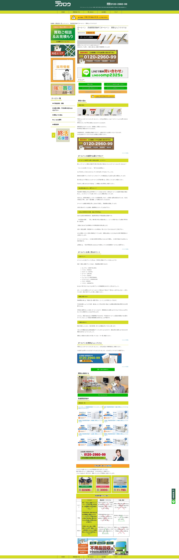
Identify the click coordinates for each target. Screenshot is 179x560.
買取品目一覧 (91, 33)
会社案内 (104, 12)
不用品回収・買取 (59, 103)
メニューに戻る (125, 153)
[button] (63, 135)
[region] (63, 135)
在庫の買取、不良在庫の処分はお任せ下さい (63, 109)
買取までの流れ (58, 115)
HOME (63, 12)
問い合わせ (90, 12)
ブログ (116, 12)
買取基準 (56, 124)
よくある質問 (57, 119)
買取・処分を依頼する (102, 369)
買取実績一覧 (76, 12)
